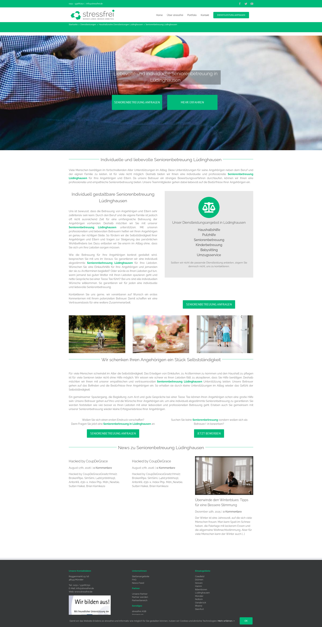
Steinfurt (199, 609)
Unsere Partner (140, 594)
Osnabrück (200, 602)
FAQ (134, 579)
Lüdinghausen (202, 592)
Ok (246, 620)
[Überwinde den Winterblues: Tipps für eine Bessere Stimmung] (224, 475)
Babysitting (209, 250)
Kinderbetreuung (209, 245)
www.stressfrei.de (83, 591)
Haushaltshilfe (209, 230)
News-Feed (138, 583)
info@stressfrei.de (94, 4)
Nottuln (199, 599)
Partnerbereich (139, 600)
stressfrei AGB (139, 611)
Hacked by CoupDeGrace (88, 461)
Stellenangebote (140, 576)
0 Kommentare (102, 467)
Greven (199, 583)
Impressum (137, 614)
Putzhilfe (209, 235)
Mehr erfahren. (225, 621)
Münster (199, 596)
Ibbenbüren (201, 589)
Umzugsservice (209, 255)
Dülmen (199, 579)
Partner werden (140, 597)
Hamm (198, 586)
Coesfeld (199, 576)
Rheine (198, 606)
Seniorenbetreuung (209, 240)
